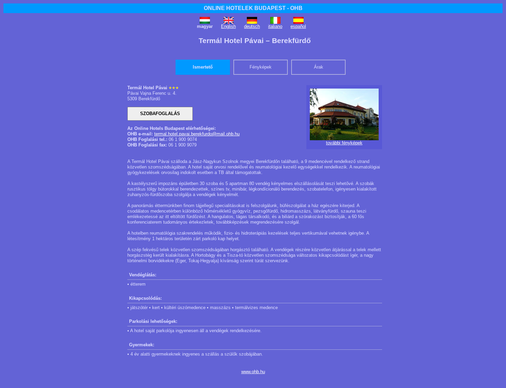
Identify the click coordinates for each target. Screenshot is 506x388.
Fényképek (261, 67)
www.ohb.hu (253, 371)
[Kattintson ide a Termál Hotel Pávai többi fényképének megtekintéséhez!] (344, 138)
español (298, 26)
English (228, 26)
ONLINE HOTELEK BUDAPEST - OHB (253, 8)
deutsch (252, 26)
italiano (275, 26)
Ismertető (203, 67)
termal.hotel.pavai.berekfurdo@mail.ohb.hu (197, 133)
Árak (318, 67)
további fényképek (344, 142)
